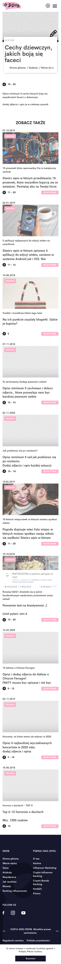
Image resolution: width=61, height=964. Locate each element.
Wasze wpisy (10, 863)
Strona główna (11, 858)
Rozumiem (30, 958)
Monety (7, 886)
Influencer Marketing (44, 867)
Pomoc (37, 893)
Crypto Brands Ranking (41, 882)
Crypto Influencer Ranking (43, 874)
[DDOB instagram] (13, 915)
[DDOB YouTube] (23, 915)
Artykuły (7, 872)
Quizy (6, 867)
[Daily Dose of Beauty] (12, 6)
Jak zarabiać (10, 881)
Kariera (37, 863)
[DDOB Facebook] (3, 915)
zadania (10, 136)
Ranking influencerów (15, 890)
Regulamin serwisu (13, 940)
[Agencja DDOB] (48, 6)
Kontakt (37, 888)
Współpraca (9, 877)
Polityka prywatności (38, 940)
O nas (36, 858)
